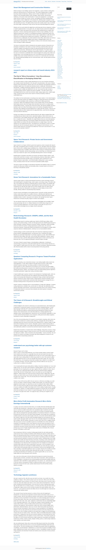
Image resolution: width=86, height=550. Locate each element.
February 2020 (59, 66)
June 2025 (59, 48)
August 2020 (59, 58)
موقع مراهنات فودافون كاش (67, 98)
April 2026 (59, 41)
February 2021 (59, 54)
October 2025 (59, 45)
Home (46, 1)
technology (16, 174)
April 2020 (59, 63)
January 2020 (59, 67)
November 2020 (60, 57)
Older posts (16, 541)
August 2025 (59, 46)
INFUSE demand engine (67, 94)
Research (15, 134)
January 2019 (59, 76)
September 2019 (60, 72)
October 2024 (59, 49)
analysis (15, 65)
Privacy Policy (63, 1)
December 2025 (60, 44)
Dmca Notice (58, 1)
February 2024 (59, 50)
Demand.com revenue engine (62, 96)
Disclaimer (54, 1)
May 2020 (59, 62)
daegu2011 (17, 1)
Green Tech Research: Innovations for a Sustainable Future (35, 177)
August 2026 (59, 40)
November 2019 (60, 70)
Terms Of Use (69, 1)
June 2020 (59, 61)
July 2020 (58, 59)
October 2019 (59, 71)
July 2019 (58, 75)
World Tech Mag (64, 102)
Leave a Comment (17, 67)
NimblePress (48, 548)
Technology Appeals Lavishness (25, 475)
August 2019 (59, 74)
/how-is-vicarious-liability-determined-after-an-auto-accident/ (64, 97)
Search (68, 8)
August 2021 (59, 53)
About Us (49, 1)
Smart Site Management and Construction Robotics (32, 7)
